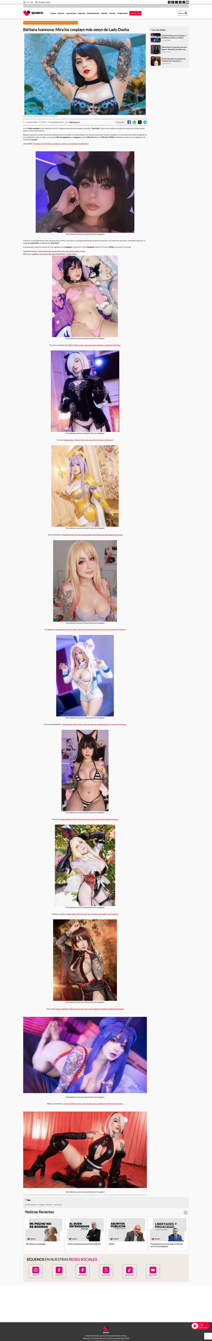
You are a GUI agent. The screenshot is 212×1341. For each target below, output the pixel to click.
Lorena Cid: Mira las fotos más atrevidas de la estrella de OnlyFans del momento (93, 1104)
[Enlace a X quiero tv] (106, 1271)
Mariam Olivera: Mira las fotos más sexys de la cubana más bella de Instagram (89, 819)
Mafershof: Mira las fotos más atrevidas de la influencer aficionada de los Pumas (92, 535)
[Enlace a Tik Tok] (183, 2)
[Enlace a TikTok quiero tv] (129, 1271)
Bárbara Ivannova (31, 1205)
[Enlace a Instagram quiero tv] (36, 1271)
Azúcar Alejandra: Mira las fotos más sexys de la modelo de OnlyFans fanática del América (90, 1009)
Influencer (49, 1205)
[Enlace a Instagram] (180, 2)
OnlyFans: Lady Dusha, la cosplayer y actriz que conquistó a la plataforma (60, 144)
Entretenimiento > (35, 23)
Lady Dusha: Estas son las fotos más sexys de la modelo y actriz (61, 251)
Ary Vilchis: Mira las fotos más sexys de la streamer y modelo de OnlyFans (92, 345)
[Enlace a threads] (169, 2)
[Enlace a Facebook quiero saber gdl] (83, 1271)
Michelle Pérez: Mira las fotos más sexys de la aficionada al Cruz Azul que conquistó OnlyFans (90, 629)
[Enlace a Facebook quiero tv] (59, 1271)
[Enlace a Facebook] (172, 2)
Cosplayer (41, 1205)
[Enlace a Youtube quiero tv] (153, 1271)
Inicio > (27, 23)
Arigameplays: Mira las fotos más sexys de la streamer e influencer (88, 440)
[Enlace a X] (176, 2)
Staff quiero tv (74, 122)
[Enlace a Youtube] (187, 2)
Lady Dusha (58, 1205)
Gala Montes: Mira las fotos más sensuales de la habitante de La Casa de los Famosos (94, 724)
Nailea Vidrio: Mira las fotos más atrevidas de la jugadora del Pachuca (92, 914)
